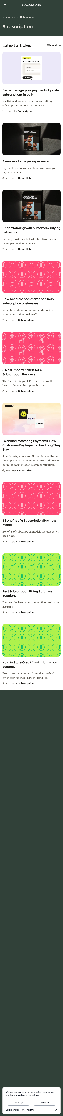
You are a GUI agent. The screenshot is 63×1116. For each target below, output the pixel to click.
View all (52, 45)
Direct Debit (25, 178)
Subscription (25, 111)
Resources (8, 17)
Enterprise (25, 470)
